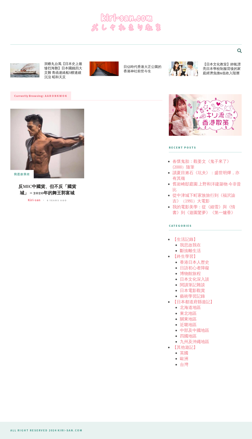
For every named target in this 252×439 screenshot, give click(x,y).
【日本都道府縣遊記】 (193, 301)
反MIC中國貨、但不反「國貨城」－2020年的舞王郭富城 (47, 190)
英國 (184, 353)
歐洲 (184, 358)
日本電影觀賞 (192, 290)
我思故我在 (22, 174)
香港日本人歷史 (194, 262)
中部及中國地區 (194, 330)
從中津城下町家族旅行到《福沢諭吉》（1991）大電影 (204, 198)
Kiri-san (34, 200)
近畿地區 (188, 324)
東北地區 (188, 313)
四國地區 (188, 336)
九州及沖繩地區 (194, 341)
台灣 (184, 364)
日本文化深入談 (194, 279)
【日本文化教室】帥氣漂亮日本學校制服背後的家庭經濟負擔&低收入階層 (222, 68)
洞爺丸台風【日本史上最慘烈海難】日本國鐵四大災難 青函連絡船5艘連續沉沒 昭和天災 (63, 70)
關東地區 (188, 319)
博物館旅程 (190, 273)
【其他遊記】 (185, 347)
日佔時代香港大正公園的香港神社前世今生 (142, 68)
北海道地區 (190, 307)
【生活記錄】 (185, 239)
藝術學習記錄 (192, 296)
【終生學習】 (185, 256)
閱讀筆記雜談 (192, 285)
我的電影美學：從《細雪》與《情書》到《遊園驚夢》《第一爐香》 (204, 209)
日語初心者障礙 (194, 268)
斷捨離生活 (190, 250)
